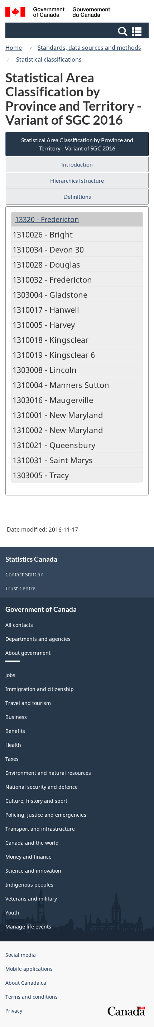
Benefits (15, 731)
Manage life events (28, 926)
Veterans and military (31, 898)
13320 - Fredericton (47, 219)
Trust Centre (20, 588)
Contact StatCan (24, 574)
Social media (20, 954)
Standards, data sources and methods (89, 48)
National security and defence (41, 786)
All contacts (19, 625)
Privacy (13, 1010)
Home (13, 48)
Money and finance (28, 856)
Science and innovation (33, 870)
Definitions (77, 196)
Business (16, 717)
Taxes (12, 758)
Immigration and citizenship (39, 689)
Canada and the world (32, 842)
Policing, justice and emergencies (45, 814)
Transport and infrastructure (40, 828)
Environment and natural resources (48, 772)
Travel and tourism (28, 703)
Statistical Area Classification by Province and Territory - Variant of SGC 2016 (77, 144)
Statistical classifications (48, 59)
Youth (12, 912)
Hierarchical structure (77, 180)
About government (27, 652)
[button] (78, 31)
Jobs (10, 675)
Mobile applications (29, 968)
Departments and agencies (38, 638)
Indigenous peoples (29, 884)
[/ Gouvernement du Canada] (57, 13)
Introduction (77, 164)
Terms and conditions (31, 996)
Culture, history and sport (36, 800)
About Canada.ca (25, 982)
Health (13, 745)
